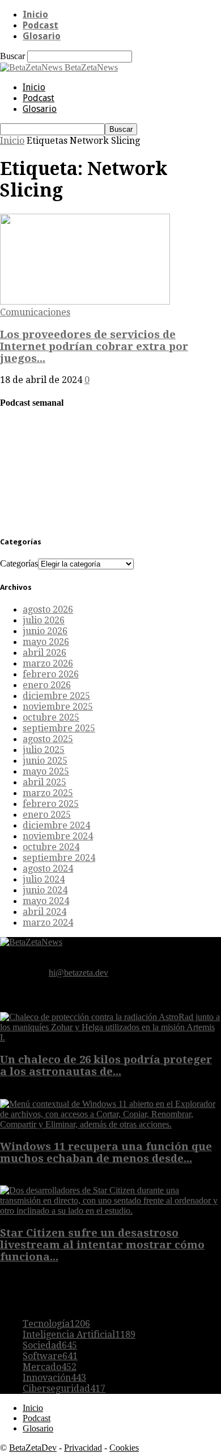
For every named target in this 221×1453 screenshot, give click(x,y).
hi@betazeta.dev (78, 972)
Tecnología (56, 1323)
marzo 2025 (48, 793)
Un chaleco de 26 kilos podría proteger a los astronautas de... (106, 1065)
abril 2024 (44, 911)
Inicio (35, 14)
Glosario (42, 36)
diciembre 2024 (56, 825)
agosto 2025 (48, 739)
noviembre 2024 (58, 836)
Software (50, 1356)
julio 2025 (44, 749)
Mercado (49, 1367)
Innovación (54, 1377)
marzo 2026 (48, 663)
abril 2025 (44, 782)
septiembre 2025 (59, 728)
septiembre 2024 (59, 857)
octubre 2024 (51, 847)
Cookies (124, 1447)
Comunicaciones (35, 312)
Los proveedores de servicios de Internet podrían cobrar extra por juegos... (94, 346)
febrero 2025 (51, 803)
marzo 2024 (48, 922)
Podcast (40, 25)
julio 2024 (44, 879)
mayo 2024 (46, 901)
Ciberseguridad (64, 1388)
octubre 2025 (51, 717)
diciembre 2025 (56, 695)
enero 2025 (47, 814)
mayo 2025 (46, 771)
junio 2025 (45, 760)
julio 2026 (44, 620)
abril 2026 (44, 652)
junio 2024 (45, 890)
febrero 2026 (51, 674)
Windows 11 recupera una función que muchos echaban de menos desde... (106, 1152)
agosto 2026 (48, 609)
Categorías (19, 563)
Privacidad (83, 1447)
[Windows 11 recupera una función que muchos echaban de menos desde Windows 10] (110, 1124)
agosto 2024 (48, 868)
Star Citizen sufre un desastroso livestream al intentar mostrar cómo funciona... (102, 1245)
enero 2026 (47, 685)
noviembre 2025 (58, 706)
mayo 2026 (46, 641)
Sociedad (50, 1345)
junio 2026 (45, 631)
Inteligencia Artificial (79, 1334)
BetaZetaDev (33, 1447)
